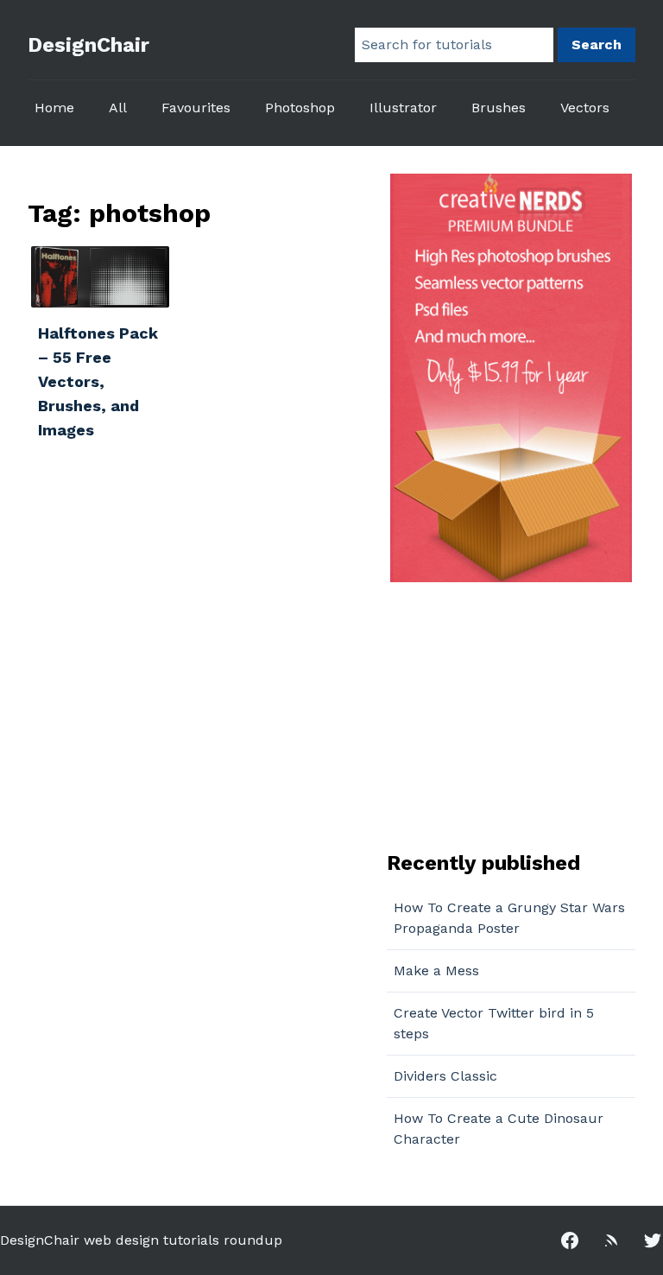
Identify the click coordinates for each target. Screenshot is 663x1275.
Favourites (195, 107)
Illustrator (403, 107)
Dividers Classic (445, 1076)
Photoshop (300, 107)
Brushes (498, 107)
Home (54, 107)
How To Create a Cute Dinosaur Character (498, 1128)
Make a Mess (436, 970)
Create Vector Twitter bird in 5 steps (494, 1023)
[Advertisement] (495, 714)
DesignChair (88, 45)
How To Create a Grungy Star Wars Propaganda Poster (509, 917)
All (118, 107)
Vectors (584, 107)
